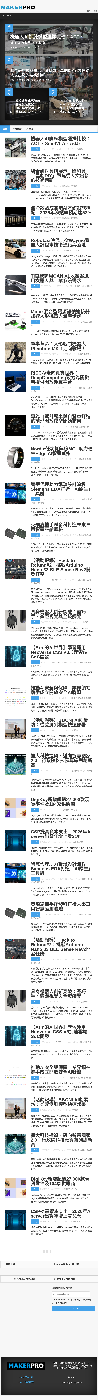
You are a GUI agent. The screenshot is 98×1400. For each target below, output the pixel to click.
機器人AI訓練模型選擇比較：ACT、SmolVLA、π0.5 (60, 141)
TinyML (75, 459)
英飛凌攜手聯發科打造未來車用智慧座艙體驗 (60, 527)
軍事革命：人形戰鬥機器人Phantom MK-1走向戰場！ (58, 346)
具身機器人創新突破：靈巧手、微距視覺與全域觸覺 (58, 614)
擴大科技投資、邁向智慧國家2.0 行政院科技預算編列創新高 (61, 760)
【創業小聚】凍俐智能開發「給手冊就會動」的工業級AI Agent (60, 1392)
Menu (8, 16)
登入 (88, 11)
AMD (74, 622)
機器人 (83, 286)
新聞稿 (67, 186)
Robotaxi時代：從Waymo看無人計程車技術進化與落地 (72, 106)
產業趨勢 (74, 218)
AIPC (74, 388)
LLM (70, 842)
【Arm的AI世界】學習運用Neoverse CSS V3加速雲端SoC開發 (59, 652)
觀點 (60, 1297)
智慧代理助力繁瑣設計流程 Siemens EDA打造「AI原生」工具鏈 (60, 489)
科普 (76, 1330)
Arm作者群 (56, 662)
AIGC (78, 499)
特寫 (35, 391)
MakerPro (27, 79)
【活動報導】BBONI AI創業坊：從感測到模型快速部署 (59, 722)
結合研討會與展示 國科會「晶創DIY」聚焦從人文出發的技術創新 (60, 175)
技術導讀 (79, 149)
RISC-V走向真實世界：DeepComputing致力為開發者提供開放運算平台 (60, 377)
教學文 (38, 666)
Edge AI (76, 322)
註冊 (95, 11)
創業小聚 (55, 1258)
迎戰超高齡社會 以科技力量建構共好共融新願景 (60, 1322)
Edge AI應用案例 (38, 1262)
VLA (73, 149)
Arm (66, 662)
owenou (26, 47)
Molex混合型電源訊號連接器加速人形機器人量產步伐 (60, 314)
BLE (61, 580)
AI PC (69, 388)
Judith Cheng (58, 388)
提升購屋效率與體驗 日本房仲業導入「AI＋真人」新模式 (60, 1354)
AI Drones (66, 1258)
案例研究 (67, 251)
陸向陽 (54, 580)
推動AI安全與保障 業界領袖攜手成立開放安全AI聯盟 (60, 690)
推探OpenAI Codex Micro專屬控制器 (60, 1286)
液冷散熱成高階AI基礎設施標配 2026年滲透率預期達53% (27, 106)
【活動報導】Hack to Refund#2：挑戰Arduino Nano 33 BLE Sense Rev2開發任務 (61, 567)
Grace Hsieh (56, 730)
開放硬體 (37, 583)
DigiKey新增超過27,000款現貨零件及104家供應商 (60, 802)
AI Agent (71, 499)
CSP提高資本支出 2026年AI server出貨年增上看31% (61, 834)
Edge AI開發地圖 (71, 427)
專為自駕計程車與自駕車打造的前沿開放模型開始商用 (60, 419)
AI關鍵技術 (81, 388)
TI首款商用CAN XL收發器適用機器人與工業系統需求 (60, 278)
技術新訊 (76, 286)
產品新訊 (37, 462)
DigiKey (67, 580)
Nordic (67, 459)
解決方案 (37, 538)
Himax (68, 730)
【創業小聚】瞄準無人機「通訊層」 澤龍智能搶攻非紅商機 (60, 1248)
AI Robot (67, 149)
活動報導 (74, 186)
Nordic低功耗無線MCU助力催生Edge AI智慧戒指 (62, 451)
